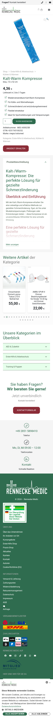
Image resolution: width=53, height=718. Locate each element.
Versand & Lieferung (12, 579)
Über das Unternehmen (13, 532)
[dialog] (26, 698)
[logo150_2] (26, 664)
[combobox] (47, 682)
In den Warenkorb (24, 121)
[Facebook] (5, 655)
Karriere (6, 555)
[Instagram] (15, 655)
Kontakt (26, 464)
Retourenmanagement (12, 590)
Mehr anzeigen (12, 244)
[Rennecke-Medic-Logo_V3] (11, 10)
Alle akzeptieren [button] (14, 714)
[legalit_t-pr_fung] (14, 513)
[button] (46, 20)
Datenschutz (8, 594)
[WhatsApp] (30, 655)
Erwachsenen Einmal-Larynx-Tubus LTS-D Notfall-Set (14, 295)
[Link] (42, 2)
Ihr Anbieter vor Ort (11, 536)
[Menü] (49, 10)
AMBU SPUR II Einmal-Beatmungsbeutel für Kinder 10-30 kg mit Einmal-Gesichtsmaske (39, 298)
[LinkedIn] (25, 655)
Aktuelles (7, 551)
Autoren (6, 563)
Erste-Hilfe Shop (10, 544)
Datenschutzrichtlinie (11, 706)
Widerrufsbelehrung (11, 587)
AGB (5, 602)
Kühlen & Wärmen (10, 74)
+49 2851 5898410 (26, 431)
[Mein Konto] (38, 10)
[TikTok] (20, 655)
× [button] (49, 682)
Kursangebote (9, 540)
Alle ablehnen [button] (39, 714)
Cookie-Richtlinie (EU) (12, 567)
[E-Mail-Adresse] (35, 655)
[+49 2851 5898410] (26, 425)
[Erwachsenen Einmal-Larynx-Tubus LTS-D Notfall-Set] (14, 268)
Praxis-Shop (8, 547)
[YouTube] (10, 655)
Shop (5, 71)
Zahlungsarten (9, 583)
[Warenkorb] (41, 9)
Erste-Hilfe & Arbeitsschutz (22, 71)
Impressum (8, 598)
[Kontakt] (26, 459)
